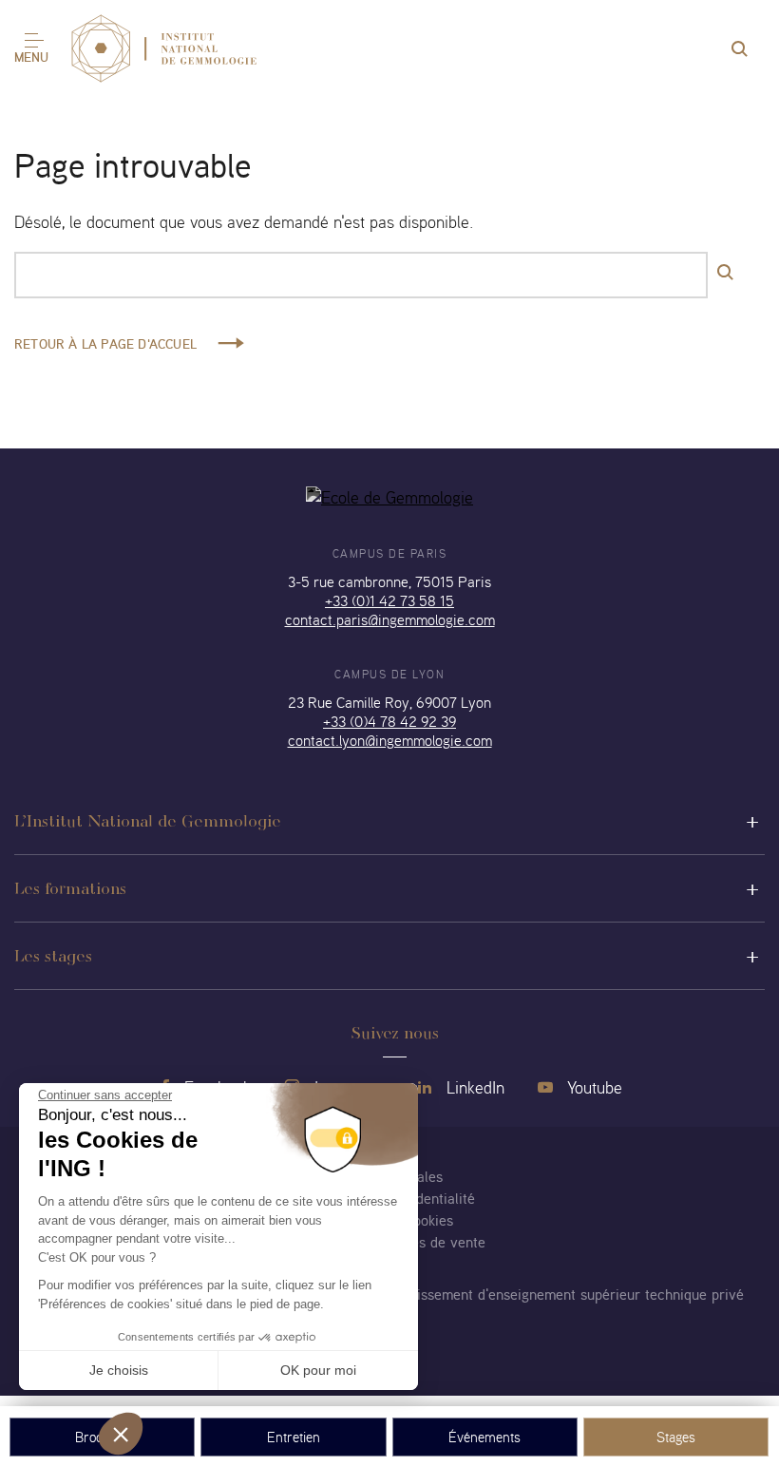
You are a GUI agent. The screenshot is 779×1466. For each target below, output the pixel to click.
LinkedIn (473, 1087)
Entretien (293, 1437)
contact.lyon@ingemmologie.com (390, 740)
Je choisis (118, 1370)
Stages (675, 1437)
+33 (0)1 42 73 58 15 (389, 600)
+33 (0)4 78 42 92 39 (389, 721)
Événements (484, 1437)
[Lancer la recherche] (726, 273)
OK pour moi (318, 1370)
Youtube (592, 1087)
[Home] (389, 497)
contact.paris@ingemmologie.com (390, 619)
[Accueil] (163, 49)
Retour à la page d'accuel (105, 343)
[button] (120, 1433)
